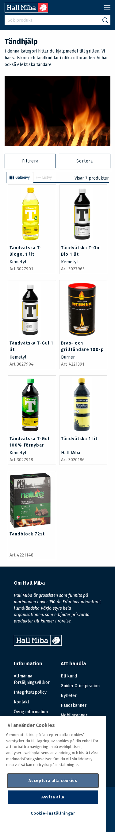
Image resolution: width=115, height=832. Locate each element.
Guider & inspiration (80, 685)
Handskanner (73, 705)
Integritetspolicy (30, 692)
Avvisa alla (52, 797)
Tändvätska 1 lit (79, 438)
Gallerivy (22, 177)
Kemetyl (18, 262)
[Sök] (105, 20)
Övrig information (31, 711)
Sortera (84, 161)
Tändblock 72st (27, 534)
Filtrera (30, 161)
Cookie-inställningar (53, 813)
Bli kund (69, 676)
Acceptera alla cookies (53, 780)
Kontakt (21, 702)
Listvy (47, 177)
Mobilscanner (74, 715)
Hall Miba (70, 452)
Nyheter (69, 695)
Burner (68, 357)
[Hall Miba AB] (26, 11)
